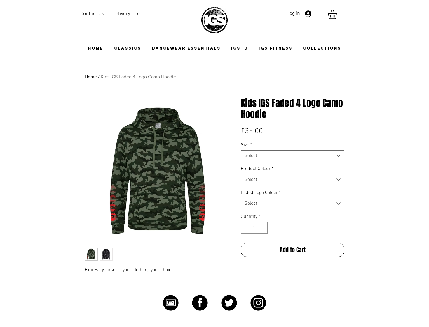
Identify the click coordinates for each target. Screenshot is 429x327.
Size (246, 145)
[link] (338, 14)
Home (91, 76)
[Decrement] (246, 227)
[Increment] (263, 227)
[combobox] (292, 155)
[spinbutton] (254, 227)
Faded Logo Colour (261, 193)
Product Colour (257, 169)
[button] (322, 48)
